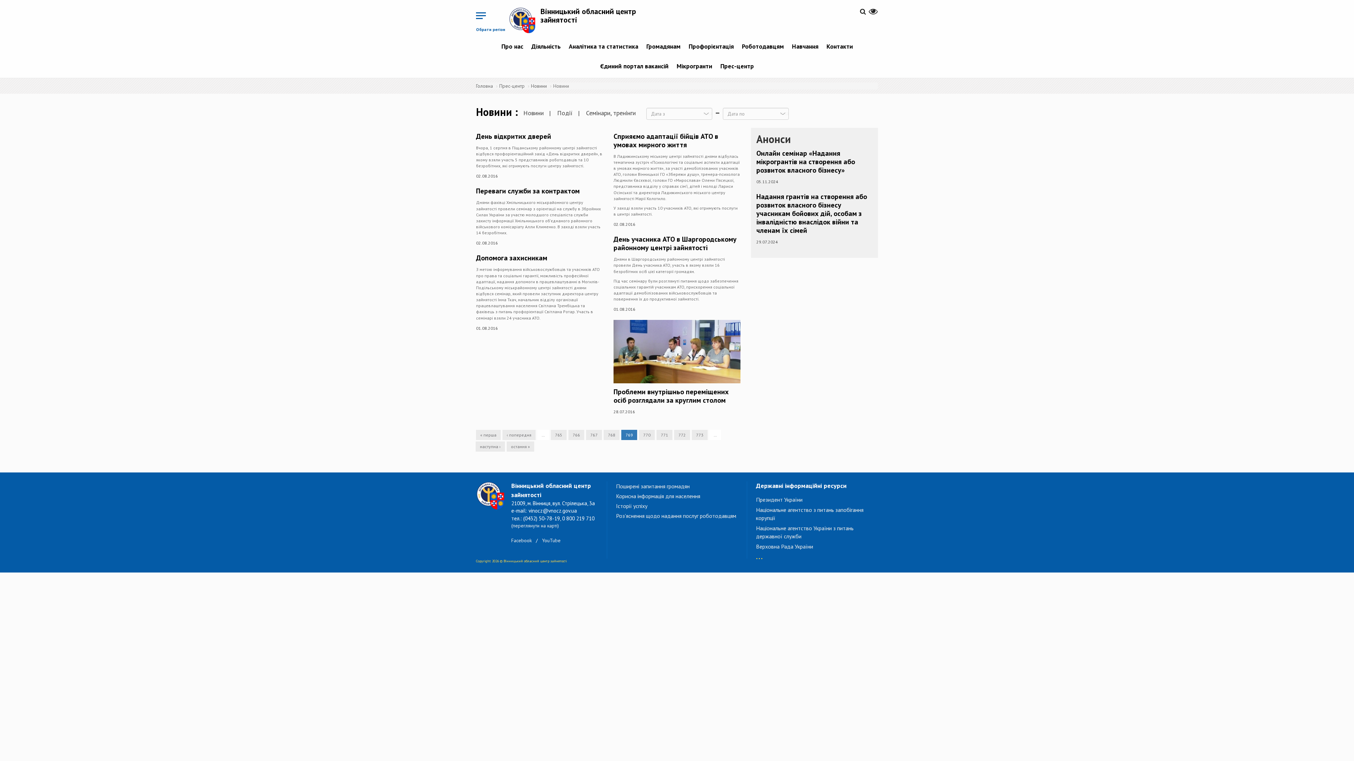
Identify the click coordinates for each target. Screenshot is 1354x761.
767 (594, 435)
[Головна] (525, 20)
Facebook (521, 540)
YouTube (551, 540)
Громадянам (663, 46)
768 (611, 435)
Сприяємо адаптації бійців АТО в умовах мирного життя (666, 140)
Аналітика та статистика (603, 46)
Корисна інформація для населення (658, 496)
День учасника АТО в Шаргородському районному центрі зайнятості (675, 243)
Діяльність (546, 46)
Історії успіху (631, 505)
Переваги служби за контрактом (528, 191)
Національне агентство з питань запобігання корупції (810, 513)
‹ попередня (519, 435)
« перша (488, 435)
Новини (539, 86)
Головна (484, 86)
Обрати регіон (490, 29)
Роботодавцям (763, 46)
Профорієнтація (711, 46)
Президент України (779, 499)
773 (699, 435)
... (759, 555)
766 (576, 435)
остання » (520, 446)
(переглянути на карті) (535, 525)
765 (558, 435)
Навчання (805, 46)
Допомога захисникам (511, 258)
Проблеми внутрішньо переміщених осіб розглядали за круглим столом (671, 396)
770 (647, 435)
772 (682, 435)
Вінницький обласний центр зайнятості (588, 15)
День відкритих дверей (513, 136)
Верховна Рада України (784, 546)
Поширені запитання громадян (653, 486)
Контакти (840, 46)
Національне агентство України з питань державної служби (805, 532)
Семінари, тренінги (611, 113)
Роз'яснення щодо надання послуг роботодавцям (676, 515)
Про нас (512, 46)
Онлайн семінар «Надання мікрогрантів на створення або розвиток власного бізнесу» (805, 161)
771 (664, 435)
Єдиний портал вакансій (634, 66)
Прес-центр (737, 66)
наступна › (490, 446)
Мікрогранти (694, 66)
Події (565, 113)
